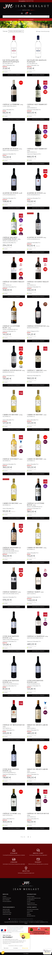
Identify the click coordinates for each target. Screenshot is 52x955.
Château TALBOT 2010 (35, 592)
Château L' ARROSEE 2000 (37, 370)
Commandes (30, 911)
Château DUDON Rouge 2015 (14, 370)
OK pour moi (25, 948)
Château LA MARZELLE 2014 (37, 636)
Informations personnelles (32, 909)
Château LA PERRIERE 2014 (13, 104)
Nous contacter (6, 899)
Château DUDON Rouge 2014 (38, 326)
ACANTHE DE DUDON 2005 (12, 149)
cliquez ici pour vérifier (38, 918)
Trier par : (5, 31)
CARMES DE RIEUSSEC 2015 (36, 547)
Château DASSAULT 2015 (12, 592)
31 (28, 837)
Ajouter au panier (14, 75)
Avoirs (28, 912)
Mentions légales (30, 896)
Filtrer (26, 953)
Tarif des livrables (6, 911)
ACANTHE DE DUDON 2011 (36, 193)
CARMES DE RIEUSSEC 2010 (37, 414)
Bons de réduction (31, 915)
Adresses (29, 914)
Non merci (6, 948)
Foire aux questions (7, 901)
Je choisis (15, 948)
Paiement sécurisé (7, 898)
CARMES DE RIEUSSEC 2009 (12, 414)
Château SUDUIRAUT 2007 (12, 459)
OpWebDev (42, 922)
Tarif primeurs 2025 (7, 914)
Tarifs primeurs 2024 (7, 912)
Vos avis (28, 901)
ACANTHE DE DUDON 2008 (12, 193)
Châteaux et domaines (32, 904)
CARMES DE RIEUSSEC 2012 (12, 503)
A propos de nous (31, 903)
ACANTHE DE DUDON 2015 (36, 237)
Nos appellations (30, 899)
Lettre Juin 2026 (6, 909)
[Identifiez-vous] (22, 13)
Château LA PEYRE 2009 (12, 813)
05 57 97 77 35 (39, 920)
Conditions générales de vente (33, 898)
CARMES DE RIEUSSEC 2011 (36, 459)
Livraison (4, 896)
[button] (2, 952)
